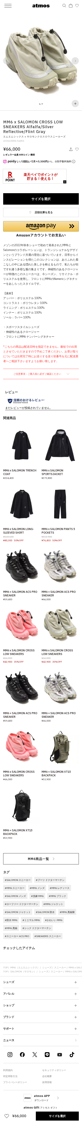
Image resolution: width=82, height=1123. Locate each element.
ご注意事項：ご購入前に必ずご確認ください (37, 373)
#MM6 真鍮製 (67, 912)
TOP (5, 967)
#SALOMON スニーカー (18, 879)
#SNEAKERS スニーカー (47, 936)
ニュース (8, 1040)
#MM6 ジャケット (53, 904)
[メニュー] (8, 5)
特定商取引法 (10, 1076)
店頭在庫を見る (43, 212)
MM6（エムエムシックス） (25, 967)
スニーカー (60, 967)
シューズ (47, 967)
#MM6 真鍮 (11, 928)
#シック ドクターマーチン (36, 928)
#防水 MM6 (11, 920)
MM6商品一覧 (38, 859)
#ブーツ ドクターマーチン (50, 879)
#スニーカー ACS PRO (17, 936)
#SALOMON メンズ (15, 896)
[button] (6, 60)
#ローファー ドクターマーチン (21, 904)
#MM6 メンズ (37, 887)
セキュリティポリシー (54, 1070)
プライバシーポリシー (15, 1082)
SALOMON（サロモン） (23, 971)
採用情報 (47, 1082)
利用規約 (8, 1070)
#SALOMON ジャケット (18, 912)
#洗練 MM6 (37, 896)
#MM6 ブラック (57, 896)
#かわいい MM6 (53, 920)
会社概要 (47, 1076)
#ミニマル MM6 (31, 920)
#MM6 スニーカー (14, 887)
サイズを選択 (41, 199)
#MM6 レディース (59, 887)
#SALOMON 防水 (45, 912)
